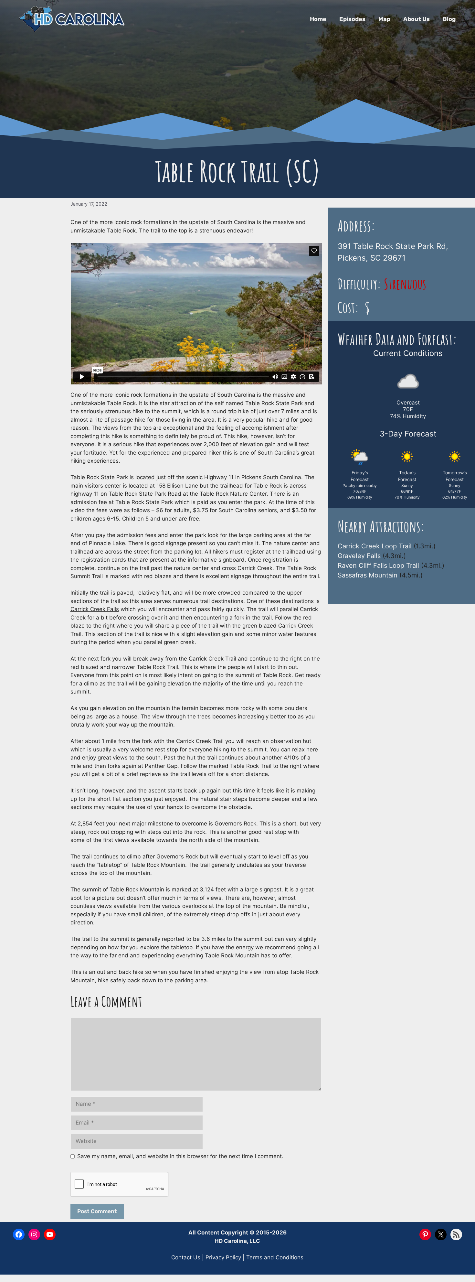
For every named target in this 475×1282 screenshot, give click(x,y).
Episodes (352, 19)
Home (318, 19)
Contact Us (185, 1257)
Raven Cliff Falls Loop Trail (378, 565)
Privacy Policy (223, 1257)
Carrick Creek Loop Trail (375, 546)
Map (384, 19)
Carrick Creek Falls (94, 609)
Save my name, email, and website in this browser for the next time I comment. (180, 1156)
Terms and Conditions (274, 1257)
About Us (416, 19)
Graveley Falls (359, 556)
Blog (449, 19)
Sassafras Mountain (367, 575)
